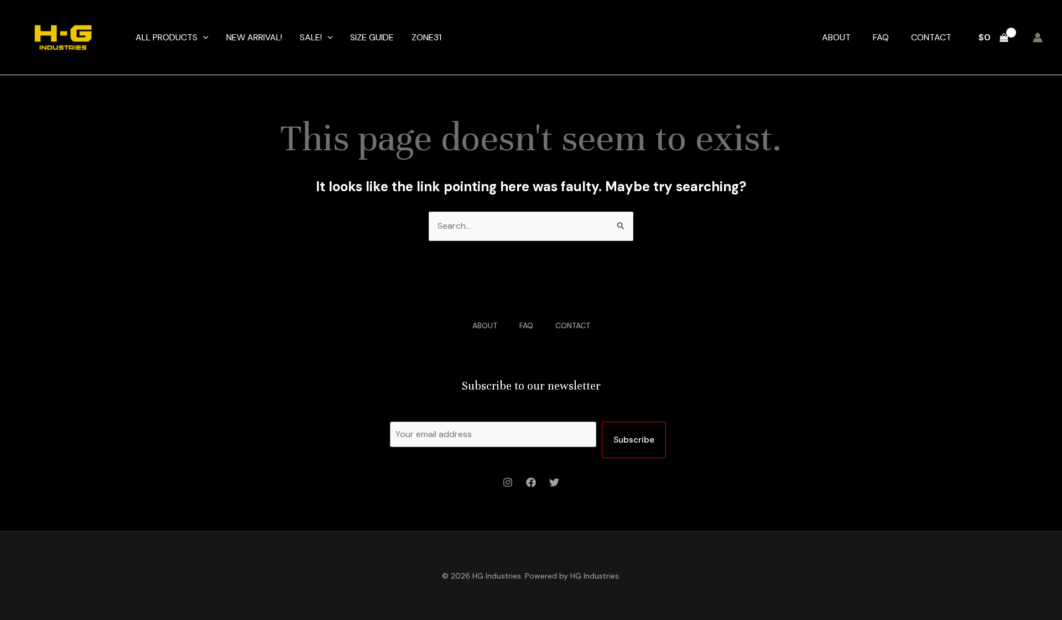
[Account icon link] (1038, 38)
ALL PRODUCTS (166, 37)
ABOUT (836, 37)
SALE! (311, 37)
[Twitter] (554, 482)
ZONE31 (426, 37)
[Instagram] (508, 482)
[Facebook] (531, 482)
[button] (203, 37)
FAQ (881, 37)
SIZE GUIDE (372, 37)
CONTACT (931, 37)
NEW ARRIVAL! (254, 37)
